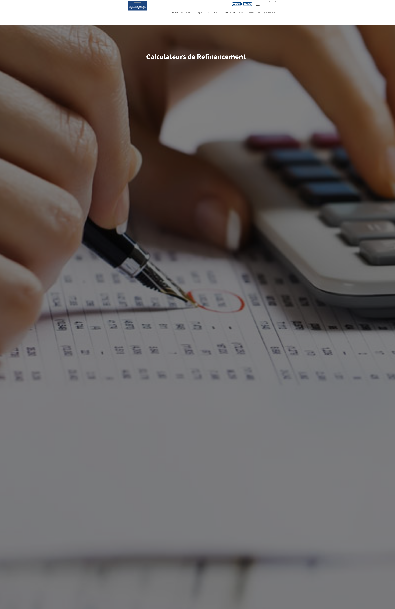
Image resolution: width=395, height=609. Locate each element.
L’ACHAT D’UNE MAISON (214, 13)
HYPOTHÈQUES (198, 13)
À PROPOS (250, 13)
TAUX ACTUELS (185, 13)
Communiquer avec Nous (266, 13)
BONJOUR (175, 13)
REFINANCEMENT (230, 13)
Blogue (241, 13)
